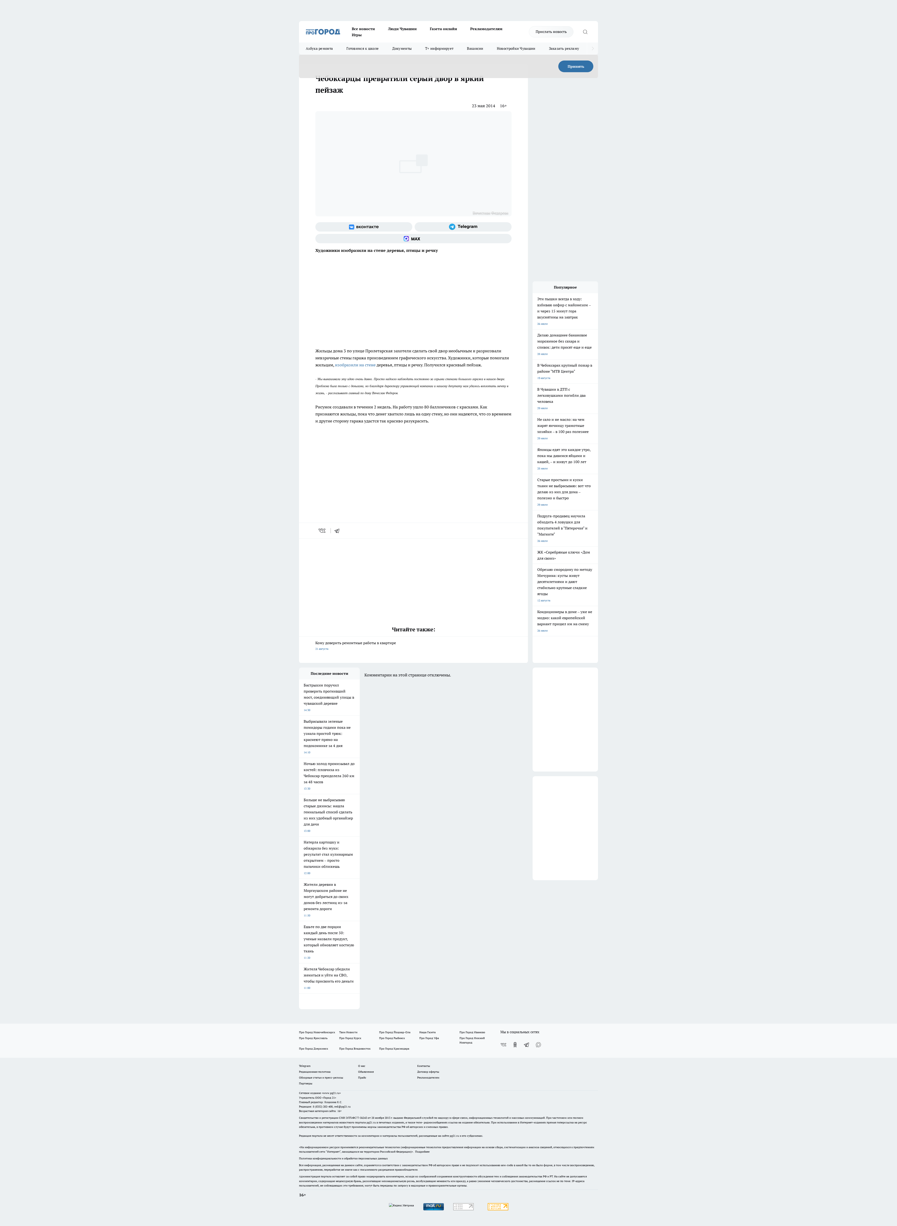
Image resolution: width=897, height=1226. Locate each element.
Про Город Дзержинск (313, 1048)
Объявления (366, 1071)
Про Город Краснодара (394, 1048)
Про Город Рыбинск (392, 1038)
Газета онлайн (443, 28)
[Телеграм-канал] (463, 227)
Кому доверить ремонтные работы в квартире (355, 645)
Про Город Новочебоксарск (317, 1032)
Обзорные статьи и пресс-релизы (321, 1077)
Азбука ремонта (319, 48)
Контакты (423, 1066)
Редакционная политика (315, 1071)
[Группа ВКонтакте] (363, 227)
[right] (592, 49)
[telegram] (338, 530)
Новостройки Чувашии (516, 48)
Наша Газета (427, 1032)
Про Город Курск (350, 1038)
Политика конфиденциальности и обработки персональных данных (343, 1158)
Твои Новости (348, 1032)
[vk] (322, 530)
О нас (361, 1066)
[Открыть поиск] (585, 31)
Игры (357, 34)
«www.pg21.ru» (331, 1093)
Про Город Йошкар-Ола (394, 1032)
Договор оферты (428, 1071)
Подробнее (422, 1151)
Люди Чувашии (402, 28)
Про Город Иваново (472, 1032)
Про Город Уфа (429, 1038)
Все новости (363, 28)
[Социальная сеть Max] (413, 238)
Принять (576, 66)
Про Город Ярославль (313, 1038)
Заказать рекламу (564, 48)
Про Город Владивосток (354, 1048)
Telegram (304, 1066)
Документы (402, 48)
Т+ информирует (439, 48)
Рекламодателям (486, 28)
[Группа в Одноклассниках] (515, 1044)
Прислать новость (551, 31)
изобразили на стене (355, 365)
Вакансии (475, 48)
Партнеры (305, 1083)
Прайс (362, 1077)
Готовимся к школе (362, 48)
